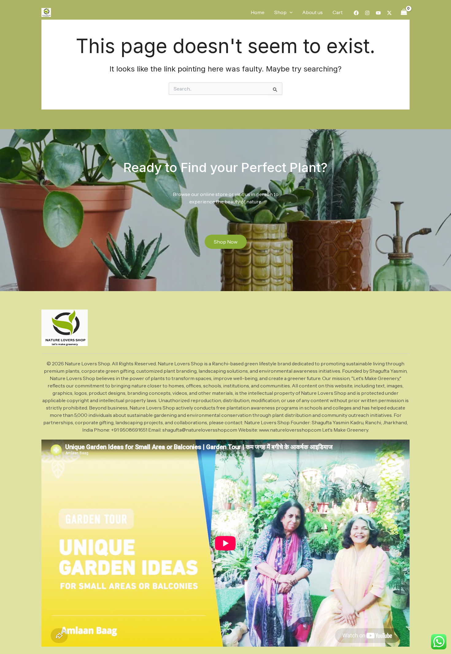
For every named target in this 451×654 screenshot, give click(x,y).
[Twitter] (389, 12)
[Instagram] (367, 12)
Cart (338, 12)
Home (257, 12)
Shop (280, 12)
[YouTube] (378, 12)
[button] (290, 12)
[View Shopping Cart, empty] (404, 12)
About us (312, 12)
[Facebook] (356, 12)
